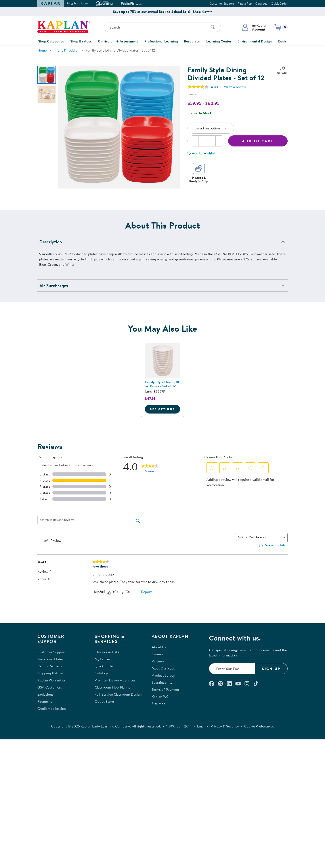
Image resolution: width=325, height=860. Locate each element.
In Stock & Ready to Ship (198, 179)
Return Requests (50, 666)
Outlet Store (104, 701)
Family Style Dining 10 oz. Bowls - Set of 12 (162, 383)
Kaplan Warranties (51, 680)
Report (146, 591)
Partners (158, 661)
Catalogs (261, 3)
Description (50, 242)
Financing (45, 701)
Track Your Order (50, 658)
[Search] (213, 27)
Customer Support (222, 3)
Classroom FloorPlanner (113, 687)
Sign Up (271, 668)
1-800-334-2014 (179, 726)
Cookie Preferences (259, 726)
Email (201, 726)
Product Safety (163, 675)
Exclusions (45, 694)
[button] (254, 27)
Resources (192, 41)
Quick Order (279, 3)
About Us (159, 647)
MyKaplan (102, 658)
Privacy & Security (225, 726)
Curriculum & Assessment (118, 41)
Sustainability (162, 682)
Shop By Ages (81, 41)
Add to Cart (257, 141)
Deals (282, 41)
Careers (158, 654)
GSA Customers (49, 687)
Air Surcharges (53, 286)
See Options (165, 409)
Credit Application (51, 708)
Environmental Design (254, 41)
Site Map (158, 703)
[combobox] (264, 537)
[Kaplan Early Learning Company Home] (63, 27)
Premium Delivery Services (115, 680)
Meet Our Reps (163, 668)
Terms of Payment (165, 689)
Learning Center (218, 41)
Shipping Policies (50, 673)
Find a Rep (245, 3)
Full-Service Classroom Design (118, 694)
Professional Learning (161, 41)
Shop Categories (51, 41)
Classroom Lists (107, 651)
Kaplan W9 (160, 696)
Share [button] (283, 73)
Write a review (235, 86)
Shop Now (201, 11)
